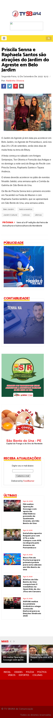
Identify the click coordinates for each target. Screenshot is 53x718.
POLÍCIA (30, 672)
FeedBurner (28, 481)
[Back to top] (46, 711)
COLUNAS (37, 675)
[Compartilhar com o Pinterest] (15, 86)
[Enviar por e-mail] (21, 86)
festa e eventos (25, 209)
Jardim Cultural (10, 215)
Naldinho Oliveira (15, 81)
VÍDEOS (11, 675)
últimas (38, 215)
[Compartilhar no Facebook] (3, 86)
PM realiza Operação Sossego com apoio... (14, 658)
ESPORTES (24, 675)
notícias (26, 215)
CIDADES (18, 672)
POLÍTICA (41, 672)
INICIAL (7, 672)
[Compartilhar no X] (9, 86)
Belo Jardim (8, 209)
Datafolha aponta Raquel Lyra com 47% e (41, 657)
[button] (4, 38)
